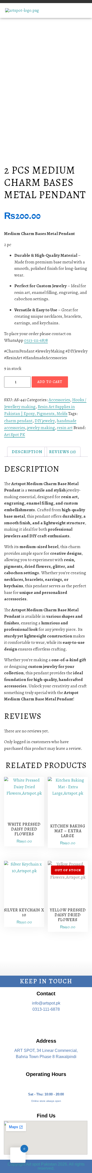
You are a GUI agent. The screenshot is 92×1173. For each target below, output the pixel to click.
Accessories (59, 400)
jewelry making (41, 428)
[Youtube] (60, 1023)
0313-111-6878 (36, 340)
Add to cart (49, 381)
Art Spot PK (14, 435)
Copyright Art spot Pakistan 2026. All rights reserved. (46, 1166)
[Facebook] (31, 1023)
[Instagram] (46, 1023)
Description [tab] (27, 452)
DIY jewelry (44, 421)
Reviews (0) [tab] (62, 452)
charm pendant (18, 421)
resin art (65, 428)
